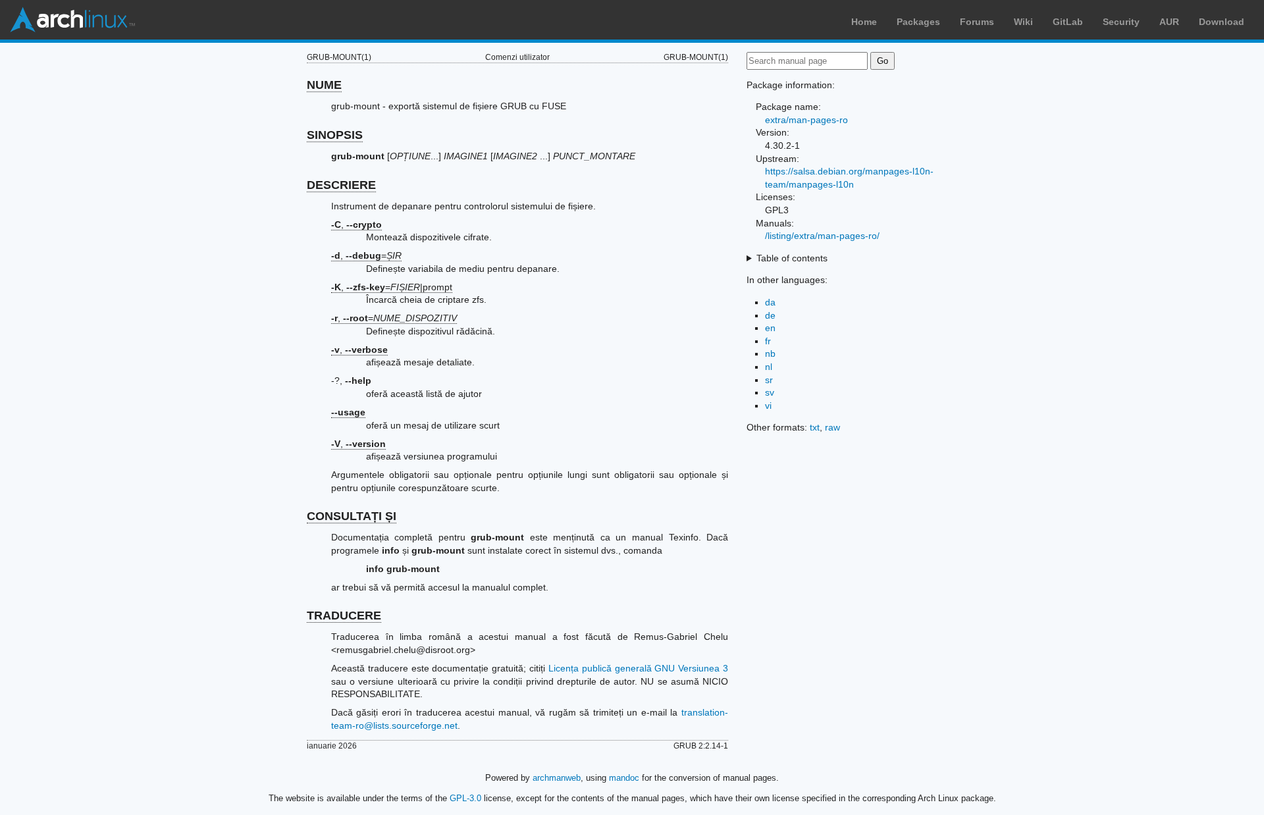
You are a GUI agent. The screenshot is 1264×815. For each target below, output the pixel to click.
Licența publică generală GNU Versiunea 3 (638, 668)
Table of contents (792, 258)
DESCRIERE (341, 185)
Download (1221, 21)
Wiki (1023, 21)
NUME (324, 85)
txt (815, 427)
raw (832, 427)
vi (768, 405)
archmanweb (557, 778)
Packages (918, 21)
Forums (977, 21)
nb (770, 353)
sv (769, 392)
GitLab (1068, 21)
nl (768, 366)
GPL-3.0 (465, 798)
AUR (1169, 21)
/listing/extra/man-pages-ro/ (822, 235)
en (770, 328)
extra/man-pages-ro (806, 120)
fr (768, 341)
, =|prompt (391, 287)
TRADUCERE (344, 615)
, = (366, 255)
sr (769, 380)
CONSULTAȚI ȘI (351, 516)
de (770, 315)
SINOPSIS (335, 135)
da (770, 302)
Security (1121, 21)
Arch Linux (72, 20)
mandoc (624, 778)
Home (864, 21)
